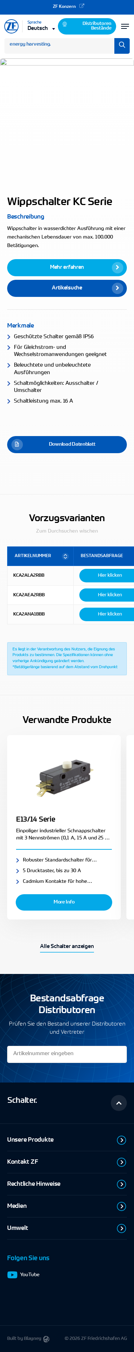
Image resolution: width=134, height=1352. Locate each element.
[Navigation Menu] (125, 26)
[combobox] (42, 28)
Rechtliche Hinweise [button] (33, 1184)
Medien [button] (16, 1206)
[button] (67, 267)
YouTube (30, 1275)
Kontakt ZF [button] (22, 1162)
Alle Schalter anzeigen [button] (67, 946)
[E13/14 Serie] (64, 777)
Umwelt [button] (17, 1228)
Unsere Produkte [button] (30, 1140)
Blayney (32, 1338)
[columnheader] (41, 556)
